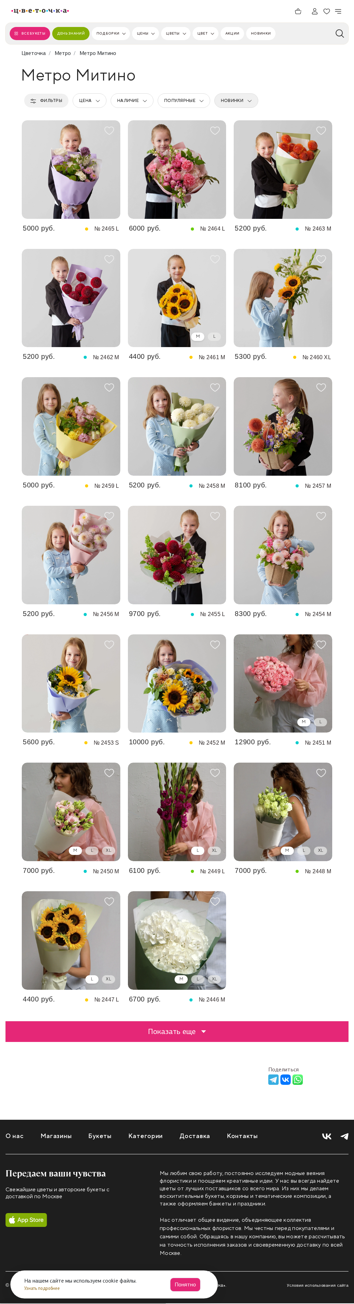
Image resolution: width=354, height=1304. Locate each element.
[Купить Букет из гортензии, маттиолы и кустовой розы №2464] (177, 169)
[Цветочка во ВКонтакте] (327, 1136)
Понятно (185, 1284)
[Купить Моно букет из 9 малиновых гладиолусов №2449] (177, 812)
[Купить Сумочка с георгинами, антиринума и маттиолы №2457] (283, 426)
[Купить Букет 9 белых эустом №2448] (283, 812)
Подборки (107, 33)
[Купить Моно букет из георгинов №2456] (71, 555)
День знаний (71, 33)
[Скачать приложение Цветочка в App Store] (26, 1220)
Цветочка (33, 53)
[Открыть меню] (338, 11)
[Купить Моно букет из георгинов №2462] (71, 298)
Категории (145, 1136)
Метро (63, 53)
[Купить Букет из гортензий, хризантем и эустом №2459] (71, 426)
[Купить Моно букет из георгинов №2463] (283, 169)
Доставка (194, 1136)
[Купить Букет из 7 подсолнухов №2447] (71, 940)
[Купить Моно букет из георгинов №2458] (177, 426)
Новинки (261, 33)
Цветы (172, 33)
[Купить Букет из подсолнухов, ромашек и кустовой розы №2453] (71, 683)
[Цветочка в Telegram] (344, 1136)
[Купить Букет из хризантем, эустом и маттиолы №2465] (71, 169)
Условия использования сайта (317, 1285)
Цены (142, 33)
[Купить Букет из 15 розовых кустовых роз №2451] (283, 683)
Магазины (56, 1136)
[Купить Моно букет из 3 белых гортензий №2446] (177, 940)
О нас (15, 1136)
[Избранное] (327, 11)
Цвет (202, 33)
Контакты (242, 1136)
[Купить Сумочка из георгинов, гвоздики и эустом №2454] (283, 555)
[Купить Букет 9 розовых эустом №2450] (71, 812)
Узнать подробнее (42, 1288)
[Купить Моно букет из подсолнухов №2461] (177, 298)
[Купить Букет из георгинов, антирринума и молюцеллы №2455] (177, 555)
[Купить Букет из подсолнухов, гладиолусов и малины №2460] (283, 298)
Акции (232, 33)
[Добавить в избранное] (109, 131)
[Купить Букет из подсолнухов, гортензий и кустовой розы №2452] (177, 683)
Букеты (99, 1136)
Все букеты (33, 33)
